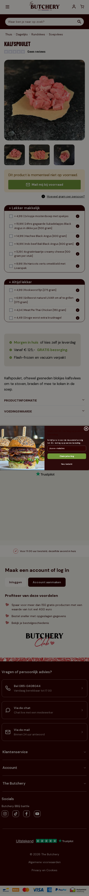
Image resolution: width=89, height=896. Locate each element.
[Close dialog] (86, 429)
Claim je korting (67, 456)
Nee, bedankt (66, 464)
